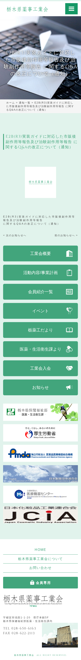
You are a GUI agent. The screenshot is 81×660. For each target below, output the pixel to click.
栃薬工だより (40, 330)
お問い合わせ (40, 568)
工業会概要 (40, 253)
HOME (40, 549)
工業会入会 (40, 368)
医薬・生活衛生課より (40, 349)
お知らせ (40, 387)
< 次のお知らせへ (14, 235)
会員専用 (43, 582)
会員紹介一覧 (40, 291)
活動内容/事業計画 (40, 272)
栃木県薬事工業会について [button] (40, 559)
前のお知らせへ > (66, 235)
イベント (40, 311)
